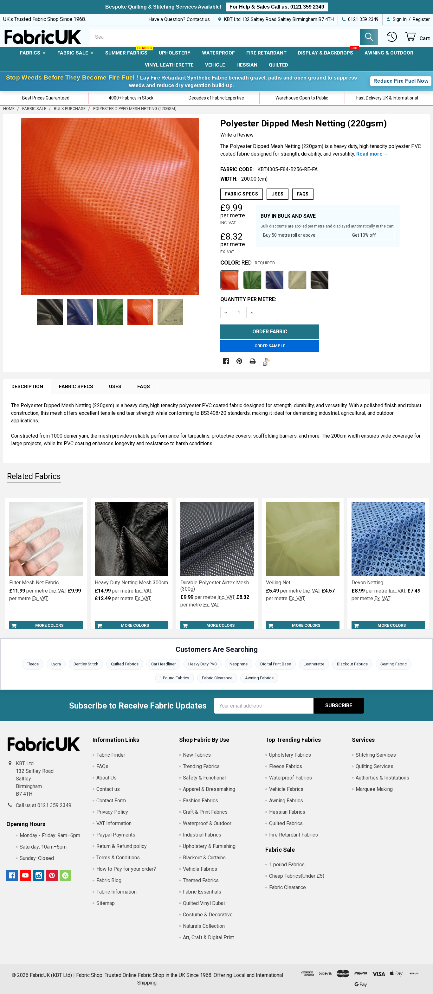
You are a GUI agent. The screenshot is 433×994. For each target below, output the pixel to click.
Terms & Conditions (118, 858)
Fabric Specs (241, 193)
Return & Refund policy (121, 846)
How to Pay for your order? (126, 869)
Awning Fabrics (259, 678)
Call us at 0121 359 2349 (43, 805)
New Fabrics (197, 755)
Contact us (108, 789)
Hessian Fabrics (287, 812)
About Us (106, 778)
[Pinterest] (239, 361)
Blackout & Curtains (204, 858)
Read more (369, 154)
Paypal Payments (115, 835)
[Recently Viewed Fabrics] (393, 37)
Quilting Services (374, 766)
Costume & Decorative (208, 915)
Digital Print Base (275, 664)
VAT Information (114, 823)
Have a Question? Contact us (179, 19)
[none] (110, 206)
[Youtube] (25, 875)
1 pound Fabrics (287, 865)
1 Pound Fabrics (174, 678)
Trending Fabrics (201, 766)
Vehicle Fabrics (200, 869)
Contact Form (111, 801)
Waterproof (218, 53)
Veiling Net (278, 583)
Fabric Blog (108, 880)
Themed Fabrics (201, 880)
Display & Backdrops (325, 53)
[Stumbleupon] (65, 875)
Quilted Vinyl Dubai (204, 903)
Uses (277, 193)
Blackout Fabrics (352, 664)
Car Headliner (163, 664)
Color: (247, 262)
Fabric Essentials (202, 892)
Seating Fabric (393, 664)
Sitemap (105, 903)
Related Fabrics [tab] (34, 476)
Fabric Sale (72, 53)
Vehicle (215, 65)
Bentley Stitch (86, 664)
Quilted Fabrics (125, 664)
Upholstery (175, 53)
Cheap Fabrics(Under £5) (296, 876)
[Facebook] (226, 361)
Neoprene (238, 664)
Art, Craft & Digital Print (208, 937)
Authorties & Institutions (382, 778)
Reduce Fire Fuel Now (400, 81)
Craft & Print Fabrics (205, 812)
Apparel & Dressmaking (209, 789)
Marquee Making (374, 789)
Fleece (33, 664)
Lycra (56, 664)
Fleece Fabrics (285, 766)
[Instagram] (38, 875)
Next (202, 207)
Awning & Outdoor (389, 53)
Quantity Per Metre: (248, 299)
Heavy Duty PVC (202, 664)
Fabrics (30, 53)
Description (27, 386)
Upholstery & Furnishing (209, 846)
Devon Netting (367, 583)
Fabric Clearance (217, 678)
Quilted (278, 65)
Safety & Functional (204, 778)
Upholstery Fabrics (290, 755)
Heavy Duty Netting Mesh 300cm (131, 583)
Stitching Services (376, 755)
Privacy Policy (112, 812)
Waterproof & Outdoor (207, 823)
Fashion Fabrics (200, 801)
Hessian (246, 65)
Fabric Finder (110, 755)
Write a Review (237, 135)
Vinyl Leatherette (169, 65)
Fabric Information (116, 892)
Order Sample (270, 345)
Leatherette (314, 664)
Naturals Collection (204, 926)
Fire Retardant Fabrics (293, 835)
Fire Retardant (266, 53)
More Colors (49, 625)
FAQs (303, 193)
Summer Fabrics (126, 53)
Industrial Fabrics (202, 835)
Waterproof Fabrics (290, 778)
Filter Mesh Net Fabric (34, 583)
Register (421, 19)
